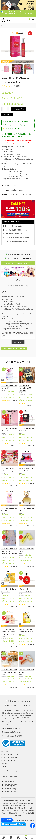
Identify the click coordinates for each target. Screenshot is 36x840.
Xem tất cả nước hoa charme (17, 263)
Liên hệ (4, 763)
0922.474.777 (8, 11)
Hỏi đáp (4, 774)
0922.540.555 (18, 11)
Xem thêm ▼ (18, 342)
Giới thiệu (4, 751)
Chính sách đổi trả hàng (9, 754)
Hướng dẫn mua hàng (9, 771)
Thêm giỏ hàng (18, 109)
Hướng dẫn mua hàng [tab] (18, 286)
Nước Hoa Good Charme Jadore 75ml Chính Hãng (25, 388)
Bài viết (4, 766)
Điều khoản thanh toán (9, 777)
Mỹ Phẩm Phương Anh (9, 784)
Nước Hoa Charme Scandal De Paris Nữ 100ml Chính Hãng (8, 631)
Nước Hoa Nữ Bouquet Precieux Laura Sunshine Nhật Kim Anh (9, 551)
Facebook (8, 820)
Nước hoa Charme (16, 190)
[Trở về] (2, 25)
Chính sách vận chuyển (9, 757)
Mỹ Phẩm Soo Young (8, 789)
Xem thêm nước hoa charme (14, 348)
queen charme (12, 197)
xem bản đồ (6, 724)
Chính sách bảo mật (8, 760)
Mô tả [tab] (18, 280)
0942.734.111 (18, 728)
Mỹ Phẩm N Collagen (8, 792)
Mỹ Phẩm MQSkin (7, 781)
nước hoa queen (25, 194)
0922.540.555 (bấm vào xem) (14, 824)
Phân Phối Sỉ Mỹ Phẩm (17, 820)
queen (4, 197)
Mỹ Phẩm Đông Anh (8, 786)
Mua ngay (7, 114)
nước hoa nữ (13, 194)
